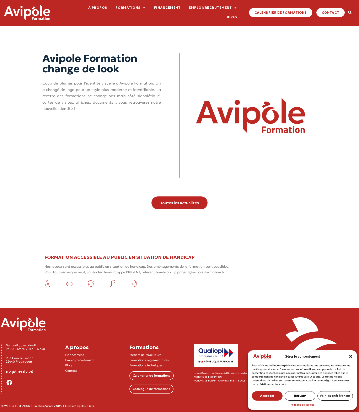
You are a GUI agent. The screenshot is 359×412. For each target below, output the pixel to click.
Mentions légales (75, 405)
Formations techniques (146, 365)
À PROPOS (97, 8)
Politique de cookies (302, 404)
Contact (71, 371)
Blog (68, 365)
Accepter (267, 396)
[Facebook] (9, 382)
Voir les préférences (335, 396)
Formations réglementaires (149, 360)
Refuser (300, 396)
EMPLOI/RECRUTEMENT (210, 8)
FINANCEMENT (167, 8)
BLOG (232, 17)
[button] (351, 356)
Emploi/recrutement (80, 360)
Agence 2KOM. (53, 405)
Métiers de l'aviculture (145, 355)
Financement (74, 355)
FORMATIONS (128, 8)
